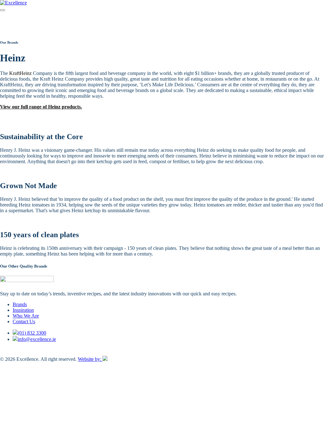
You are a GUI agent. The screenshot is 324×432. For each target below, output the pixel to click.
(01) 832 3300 (32, 333)
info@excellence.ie (37, 339)
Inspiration (23, 310)
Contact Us (24, 321)
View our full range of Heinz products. (41, 106)
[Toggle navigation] (2, 10)
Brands (20, 304)
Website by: (90, 359)
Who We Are (26, 315)
